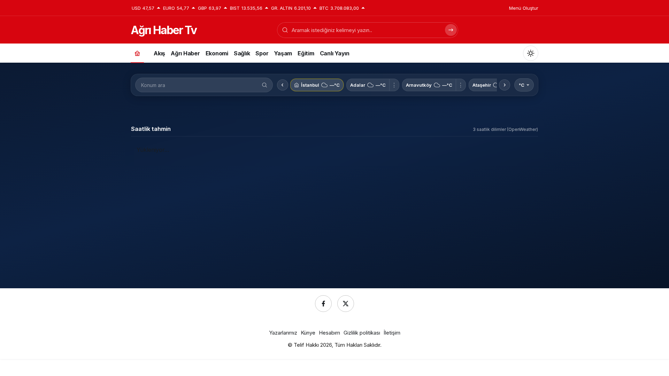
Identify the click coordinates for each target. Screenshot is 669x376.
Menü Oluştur (523, 8)
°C (521, 85)
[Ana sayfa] (137, 53)
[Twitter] (345, 303)
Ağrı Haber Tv (164, 30)
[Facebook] (323, 303)
